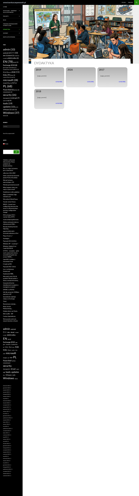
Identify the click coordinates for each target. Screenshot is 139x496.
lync (9, 77)
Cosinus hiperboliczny (9, 316)
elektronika (13, 58)
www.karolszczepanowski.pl (14, 2)
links (6, 75)
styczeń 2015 (6, 443)
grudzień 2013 (6, 465)
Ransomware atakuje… (9, 304)
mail (13, 77)
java (10, 72)
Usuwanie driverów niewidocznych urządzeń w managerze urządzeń (10, 285)
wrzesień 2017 (6, 405)
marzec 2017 (6, 411)
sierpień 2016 (6, 420)
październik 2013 (7, 469)
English (130, 2)
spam (5, 100)
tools (7, 103)
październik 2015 (7, 428)
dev (5, 55)
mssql (6, 83)
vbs (16, 107)
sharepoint (7, 98)
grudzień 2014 (6, 445)
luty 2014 (5, 462)
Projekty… (6, 16)
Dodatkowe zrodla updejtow (11, 192)
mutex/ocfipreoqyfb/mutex (11, 219)
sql (9, 100)
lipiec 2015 (5, 432)
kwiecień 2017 (6, 409)
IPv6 (5, 72)
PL (7, 86)
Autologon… (6, 238)
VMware (7, 109)
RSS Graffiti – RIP (8, 314)
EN (8, 61)
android (6, 53)
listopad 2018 (6, 394)
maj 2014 (5, 456)
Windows (11, 112)
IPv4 (16, 69)
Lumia (5, 77)
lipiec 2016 (5, 422)
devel (11, 55)
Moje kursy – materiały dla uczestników (10, 11)
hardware (13, 67)
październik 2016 (7, 417)
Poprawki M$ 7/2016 (9, 266)
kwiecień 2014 (6, 458)
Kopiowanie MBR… (8, 274)
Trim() (5, 301)
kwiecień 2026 (6, 385)
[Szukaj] (16, 152)
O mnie (5, 6)
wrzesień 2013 (6, 471)
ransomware (7, 92)
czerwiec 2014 (6, 454)
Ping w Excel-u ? (7, 236)
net (10, 83)
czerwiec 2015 (6, 435)
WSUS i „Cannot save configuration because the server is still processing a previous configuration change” (10, 208)
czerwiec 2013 (6, 475)
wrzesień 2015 (6, 430)
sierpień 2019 (6, 390)
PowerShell (8, 90)
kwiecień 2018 (6, 400)
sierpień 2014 (6, 452)
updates (9, 106)
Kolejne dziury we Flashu (10, 311)
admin (9, 49)
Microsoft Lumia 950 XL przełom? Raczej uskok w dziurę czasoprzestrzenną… (11, 278)
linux (12, 75)
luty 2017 (5, 413)
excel (15, 62)
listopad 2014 (6, 447)
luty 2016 (5, 426)
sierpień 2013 (6, 473)
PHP (14, 83)
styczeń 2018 (6, 402)
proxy (16, 90)
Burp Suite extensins (9, 37)
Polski (124, 2)
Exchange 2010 (10, 65)
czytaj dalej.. (59, 81)
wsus (5, 115)
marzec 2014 (6, 460)
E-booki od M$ (7, 264)
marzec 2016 (6, 424)
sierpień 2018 (6, 396)
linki (16, 72)
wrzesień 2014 (6, 450)
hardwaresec (7, 69)
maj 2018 (5, 398)
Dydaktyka (6, 29)
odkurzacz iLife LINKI (9, 173)
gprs (8, 67)
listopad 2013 (6, 467)
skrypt (15, 98)
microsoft (10, 80)
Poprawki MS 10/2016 (9, 241)
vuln (14, 109)
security (9, 94)
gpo (4, 67)
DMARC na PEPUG (8, 289)
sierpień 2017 (6, 407)
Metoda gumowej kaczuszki (11, 185)
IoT (12, 69)
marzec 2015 (6, 439)
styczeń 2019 (6, 392)
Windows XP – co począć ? (10, 244)
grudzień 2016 (6, 415)
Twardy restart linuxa (9, 202)
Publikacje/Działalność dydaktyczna (10, 24)
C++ (14, 53)
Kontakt (5, 33)
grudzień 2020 (6, 387)
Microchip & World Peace (10, 199)
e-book (16, 55)
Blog (4, 20)
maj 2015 (5, 437)
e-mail (5, 58)
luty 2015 (5, 441)
